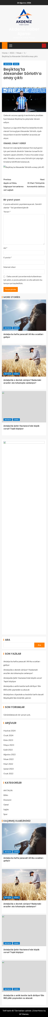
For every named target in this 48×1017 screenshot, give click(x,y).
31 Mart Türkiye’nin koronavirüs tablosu (36, 182)
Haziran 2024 (9, 730)
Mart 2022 (8, 764)
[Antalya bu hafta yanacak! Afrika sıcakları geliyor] (24, 315)
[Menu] (10, 45)
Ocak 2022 (8, 773)
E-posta (7, 257)
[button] (10, 45)
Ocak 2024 (8, 735)
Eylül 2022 (8, 749)
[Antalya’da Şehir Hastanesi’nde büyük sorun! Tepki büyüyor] (24, 406)
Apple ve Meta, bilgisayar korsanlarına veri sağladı (13, 184)
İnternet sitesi (9, 267)
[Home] (4, 45)
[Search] (39, 45)
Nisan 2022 (8, 759)
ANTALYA (8, 64)
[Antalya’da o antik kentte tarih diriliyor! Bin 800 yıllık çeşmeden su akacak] (24, 976)
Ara (7, 640)
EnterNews (38, 1010)
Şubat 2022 (8, 768)
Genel (16, 328)
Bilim (5, 795)
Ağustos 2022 (9, 754)
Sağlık (6, 809)
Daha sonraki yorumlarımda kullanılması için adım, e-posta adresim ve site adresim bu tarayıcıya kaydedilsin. (22, 279)
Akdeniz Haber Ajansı (24, 31)
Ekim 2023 (8, 740)
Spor (16, 64)
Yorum (6, 211)
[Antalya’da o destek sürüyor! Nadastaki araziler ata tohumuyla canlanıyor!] (24, 361)
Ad (5, 248)
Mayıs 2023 (8, 745)
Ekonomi (7, 800)
